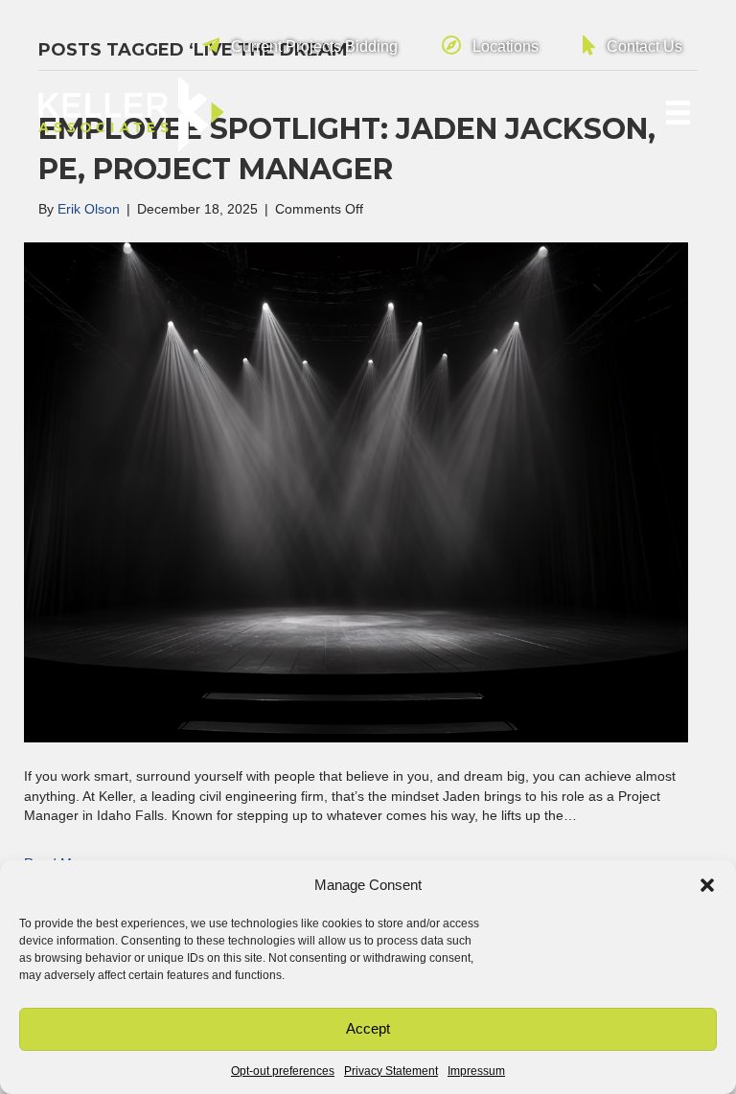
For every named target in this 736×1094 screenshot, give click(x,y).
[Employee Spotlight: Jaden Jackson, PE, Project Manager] (356, 491)
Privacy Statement (391, 1071)
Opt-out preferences (282, 1071)
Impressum (476, 1071)
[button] (707, 885)
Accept (368, 1028)
